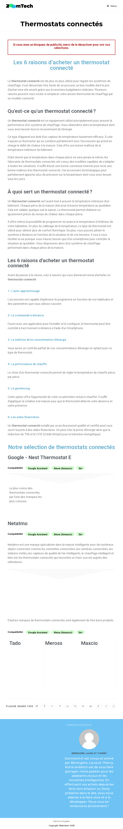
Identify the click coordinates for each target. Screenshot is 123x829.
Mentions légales (61, 821)
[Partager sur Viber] (75, 706)
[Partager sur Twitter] (37, 706)
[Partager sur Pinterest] (60, 706)
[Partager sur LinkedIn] (67, 706)
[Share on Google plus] (52, 706)
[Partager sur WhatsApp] (114, 706)
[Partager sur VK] (83, 706)
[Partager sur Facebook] (44, 706)
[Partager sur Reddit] (90, 706)
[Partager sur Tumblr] (98, 706)
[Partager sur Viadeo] (106, 706)
